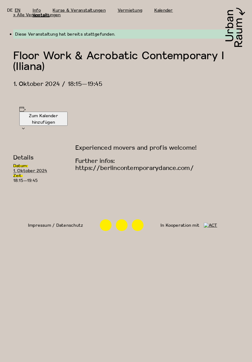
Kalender (163, 10)
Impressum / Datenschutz (55, 225)
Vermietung (130, 10)
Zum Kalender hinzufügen (43, 118)
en (17, 10)
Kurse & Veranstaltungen (79, 10)
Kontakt (41, 15)
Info (37, 10)
